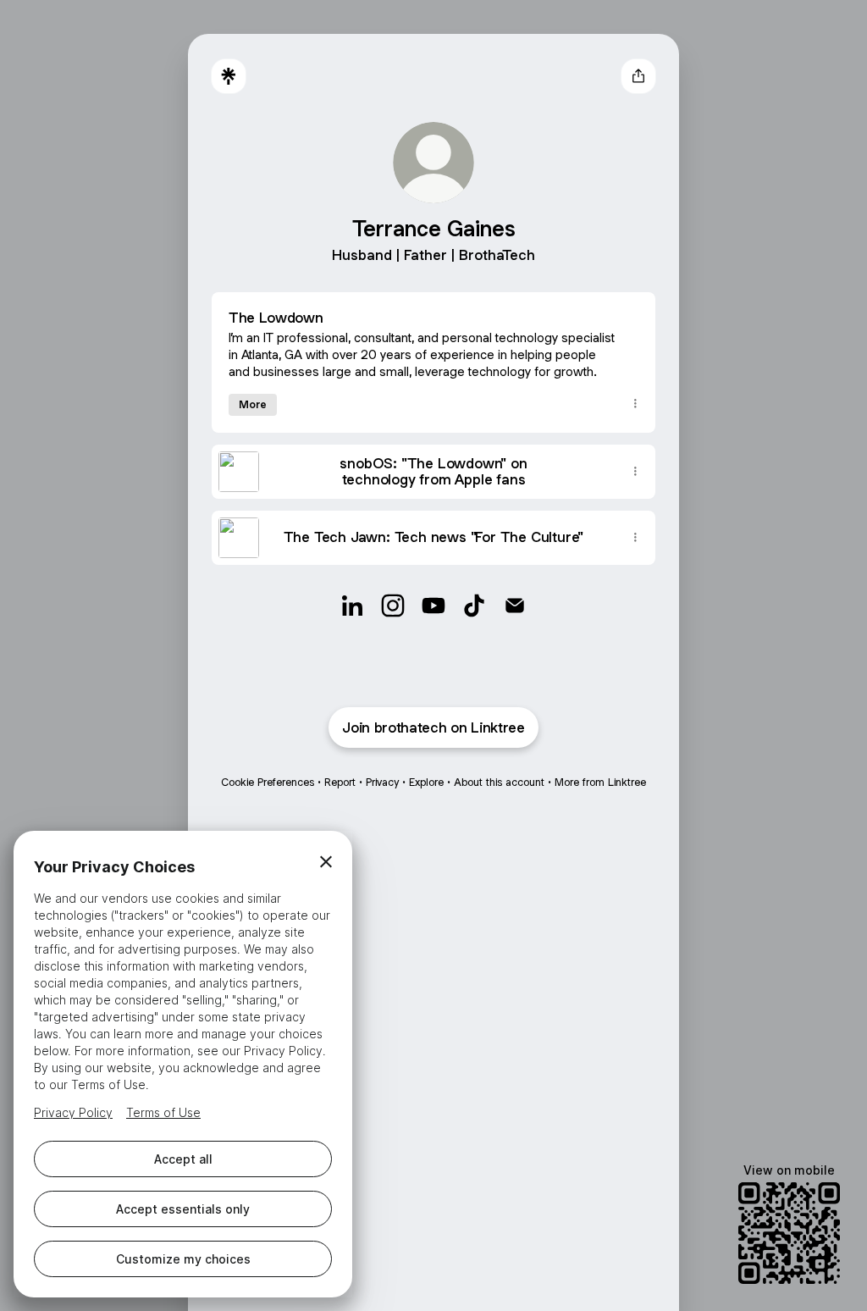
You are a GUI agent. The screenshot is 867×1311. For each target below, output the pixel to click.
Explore (426, 782)
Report (340, 782)
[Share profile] (638, 76)
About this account (499, 782)
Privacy (382, 782)
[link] (352, 605)
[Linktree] (229, 76)
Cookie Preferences (267, 782)
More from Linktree (600, 782)
